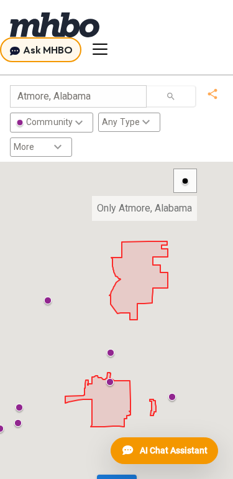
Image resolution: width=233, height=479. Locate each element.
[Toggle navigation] (100, 49)
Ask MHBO (47, 50)
